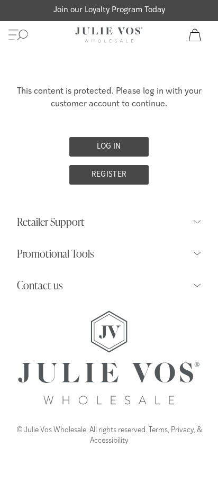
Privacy (182, 430)
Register (109, 175)
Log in (109, 147)
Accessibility (109, 441)
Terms (158, 430)
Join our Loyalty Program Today (109, 10)
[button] (18, 35)
